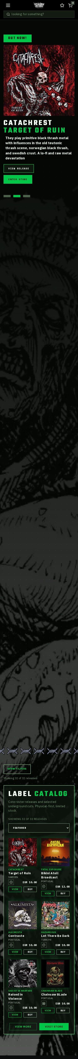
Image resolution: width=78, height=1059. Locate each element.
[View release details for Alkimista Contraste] (22, 915)
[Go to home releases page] (39, 5)
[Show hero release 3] (26, 220)
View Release (18, 198)
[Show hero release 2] (16, 220)
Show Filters (17, 769)
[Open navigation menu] (8, 5)
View (15, 889)
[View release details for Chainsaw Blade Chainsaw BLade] (55, 973)
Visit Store (54, 1026)
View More (23, 1026)
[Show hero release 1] (7, 220)
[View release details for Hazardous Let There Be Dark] (55, 915)
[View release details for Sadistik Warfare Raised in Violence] (22, 973)
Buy (30, 889)
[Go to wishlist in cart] (62, 5)
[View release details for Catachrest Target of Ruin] (22, 852)
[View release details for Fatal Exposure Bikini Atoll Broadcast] (55, 852)
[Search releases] (8, 14)
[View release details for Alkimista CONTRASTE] (39, 80)
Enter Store (17, 209)
